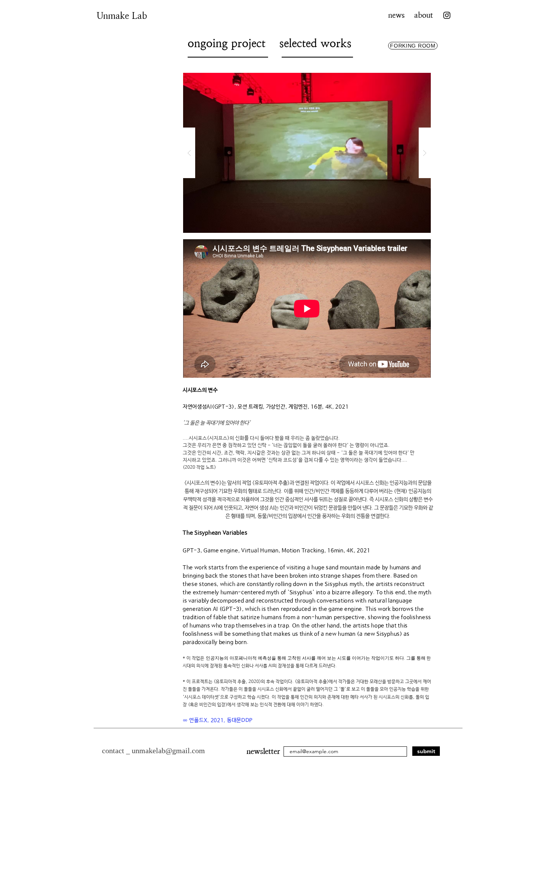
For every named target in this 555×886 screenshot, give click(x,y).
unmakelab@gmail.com (168, 750)
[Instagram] (447, 15)
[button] (307, 153)
